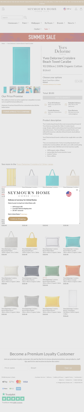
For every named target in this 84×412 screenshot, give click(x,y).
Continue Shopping (17, 219)
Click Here (24, 214)
